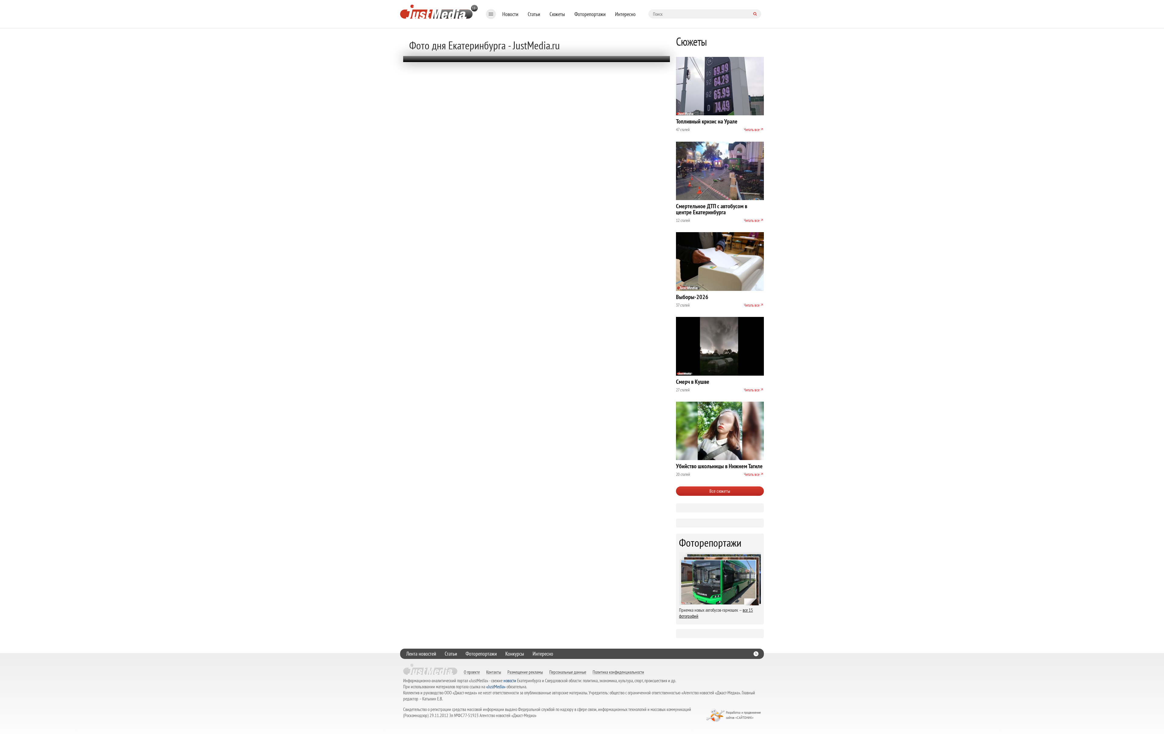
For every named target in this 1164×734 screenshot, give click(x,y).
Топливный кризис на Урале (707, 121)
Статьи (534, 14)
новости (509, 680)
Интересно (625, 14)
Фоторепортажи (590, 14)
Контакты (493, 672)
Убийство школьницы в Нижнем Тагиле (719, 466)
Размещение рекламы (525, 672)
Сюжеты (557, 14)
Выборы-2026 (692, 297)
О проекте (472, 672)
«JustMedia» (496, 687)
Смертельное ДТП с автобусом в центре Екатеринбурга (711, 209)
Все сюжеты (719, 491)
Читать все (752, 129)
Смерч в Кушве (692, 382)
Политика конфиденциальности (618, 672)
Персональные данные (567, 672)
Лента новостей (421, 653)
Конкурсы (514, 653)
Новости (510, 14)
